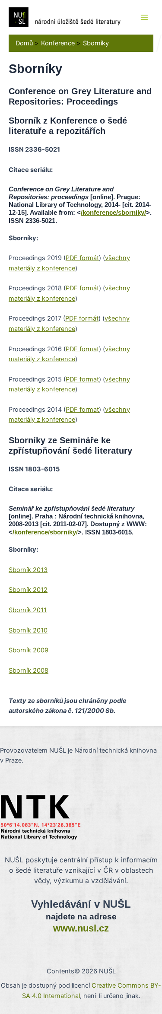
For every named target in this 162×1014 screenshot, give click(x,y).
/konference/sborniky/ (113, 212)
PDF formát (82, 258)
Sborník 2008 (28, 670)
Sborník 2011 (28, 610)
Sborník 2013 (28, 570)
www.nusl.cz (81, 928)
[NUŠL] (65, 17)
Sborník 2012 (28, 590)
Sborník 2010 (28, 630)
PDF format (82, 349)
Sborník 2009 (28, 650)
